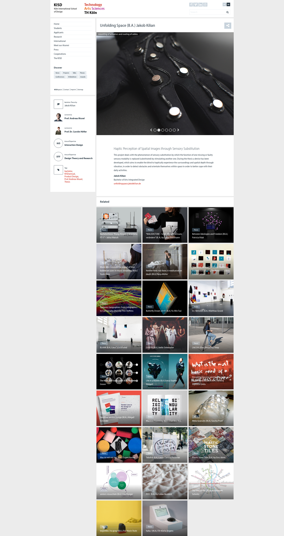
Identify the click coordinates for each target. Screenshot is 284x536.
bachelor (68, 171)
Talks (74, 73)
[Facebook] (191, 5)
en (228, 4)
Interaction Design (73, 144)
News (57, 73)
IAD (58, 143)
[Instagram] (205, 5)
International (60, 40)
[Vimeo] (195, 5)
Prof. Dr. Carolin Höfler (75, 131)
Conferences (60, 77)
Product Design (71, 176)
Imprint (73, 90)
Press (56, 49)
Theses (82, 73)
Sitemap (80, 90)
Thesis (67, 181)
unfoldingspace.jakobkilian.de (127, 183)
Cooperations (60, 53)
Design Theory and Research (78, 158)
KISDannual (69, 173)
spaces (58, 90)
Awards (82, 77)
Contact (66, 90)
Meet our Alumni (61, 45)
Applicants (58, 32)
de (224, 4)
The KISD (58, 58)
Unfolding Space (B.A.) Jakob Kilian (127, 25)
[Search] (227, 11)
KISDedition (72, 77)
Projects (66, 73)
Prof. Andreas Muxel (74, 118)
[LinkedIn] (200, 5)
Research (58, 36)
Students (58, 28)
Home (56, 23)
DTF (58, 156)
